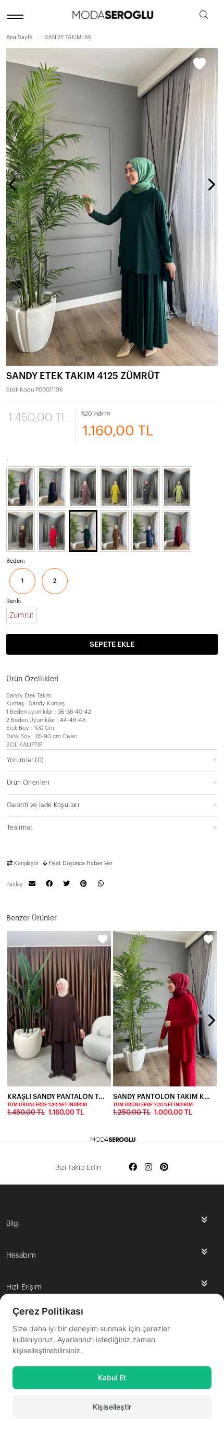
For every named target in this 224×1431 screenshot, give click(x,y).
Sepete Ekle (112, 644)
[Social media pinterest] (164, 1168)
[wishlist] (102, 939)
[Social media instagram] (148, 1168)
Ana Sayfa (19, 37)
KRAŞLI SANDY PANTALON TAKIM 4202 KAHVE (56, 1096)
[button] (112, 760)
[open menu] (16, 16)
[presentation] (13, 184)
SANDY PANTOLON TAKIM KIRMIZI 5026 (161, 1096)
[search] (204, 16)
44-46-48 (72, 720)
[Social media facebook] (133, 1168)
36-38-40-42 (74, 712)
